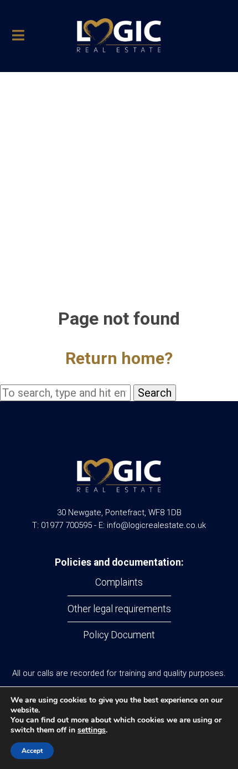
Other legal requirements (119, 608)
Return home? (119, 358)
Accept (32, 750)
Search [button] (155, 392)
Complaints (119, 582)
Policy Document (119, 634)
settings (91, 730)
